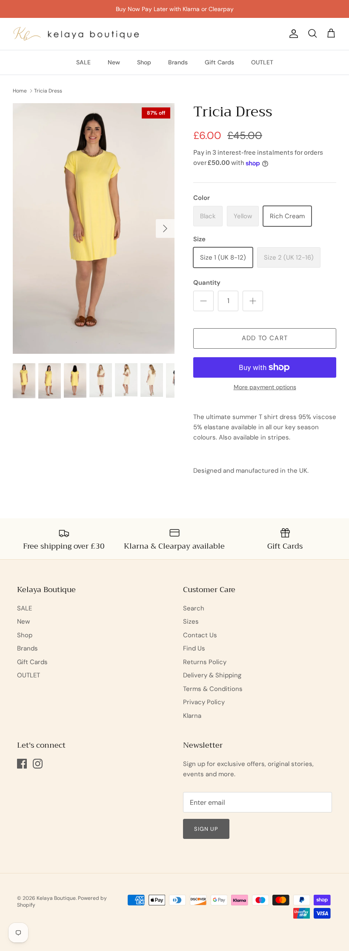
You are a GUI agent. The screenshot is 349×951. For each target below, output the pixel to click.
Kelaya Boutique (56, 898)
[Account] (292, 34)
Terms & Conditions (213, 689)
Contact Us (200, 635)
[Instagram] (38, 764)
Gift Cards (219, 62)
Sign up (206, 828)
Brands (178, 62)
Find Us (194, 648)
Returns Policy (204, 662)
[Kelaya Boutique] (76, 33)
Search (193, 608)
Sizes (191, 621)
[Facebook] (22, 764)
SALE (83, 62)
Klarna (192, 715)
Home (20, 90)
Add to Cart (265, 338)
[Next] (165, 228)
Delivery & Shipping (212, 675)
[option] (93, 228)
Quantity (206, 282)
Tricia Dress (48, 90)
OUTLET (262, 62)
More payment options (265, 387)
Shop (144, 62)
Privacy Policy (204, 702)
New (114, 62)
